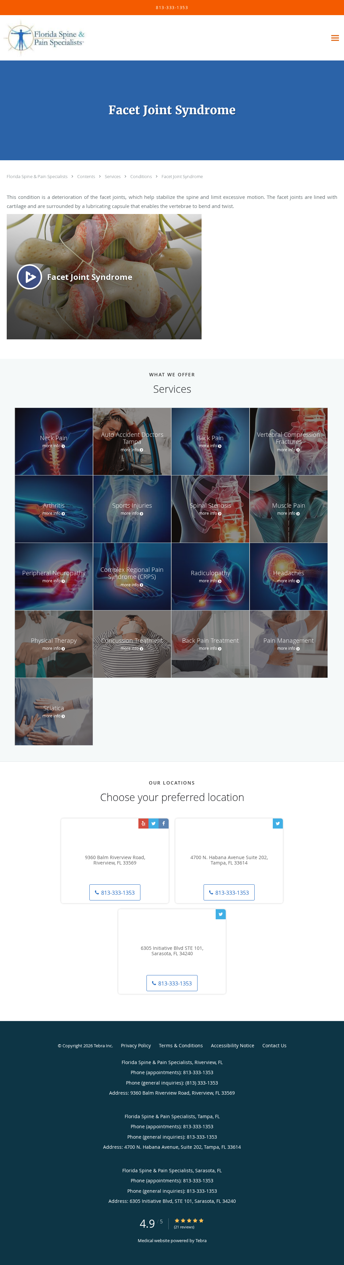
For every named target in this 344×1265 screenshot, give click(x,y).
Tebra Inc (103, 1046)
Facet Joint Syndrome (182, 176)
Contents (86, 176)
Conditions (141, 176)
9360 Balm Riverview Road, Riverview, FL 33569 (115, 860)
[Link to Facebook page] (164, 823)
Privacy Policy (136, 1045)
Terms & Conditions (181, 1045)
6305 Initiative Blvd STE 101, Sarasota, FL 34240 (172, 951)
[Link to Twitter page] (153, 823)
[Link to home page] (43, 37)
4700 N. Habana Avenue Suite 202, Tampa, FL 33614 (229, 860)
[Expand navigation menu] (335, 38)
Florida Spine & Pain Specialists (38, 176)
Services (113, 176)
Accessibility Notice (232, 1045)
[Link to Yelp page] (143, 823)
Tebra (201, 1240)
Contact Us (274, 1045)
